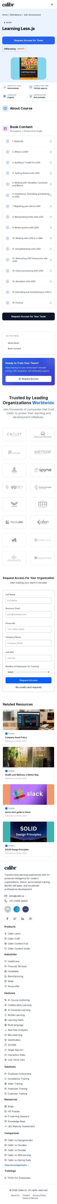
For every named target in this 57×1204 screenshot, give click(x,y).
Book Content (14, 348)
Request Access (30, 379)
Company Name (13, 637)
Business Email (13, 608)
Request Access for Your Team (28, 316)
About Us (15, 1195)
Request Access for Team (28, 40)
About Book (13, 343)
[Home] (8, 4)
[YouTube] (30, 918)
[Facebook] (7, 918)
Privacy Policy (39, 1195)
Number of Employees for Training (22, 666)
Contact (26, 1195)
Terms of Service (30, 1198)
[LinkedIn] (22, 918)
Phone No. (11, 623)
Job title (10, 652)
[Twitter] (15, 918)
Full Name (10, 594)
